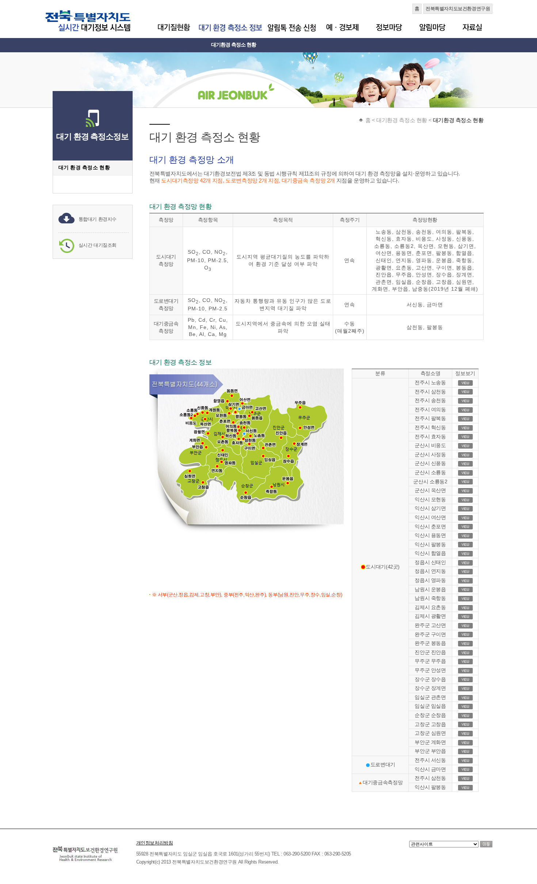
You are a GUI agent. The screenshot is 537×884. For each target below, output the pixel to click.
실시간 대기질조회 (98, 245)
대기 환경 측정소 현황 (84, 167)
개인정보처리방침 (154, 843)
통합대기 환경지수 (98, 219)
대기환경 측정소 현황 (233, 45)
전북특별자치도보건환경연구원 (458, 8)
